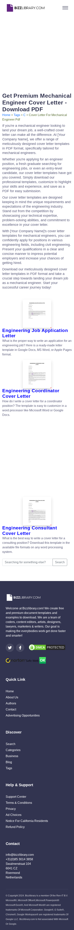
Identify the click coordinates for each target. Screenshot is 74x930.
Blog (9, 762)
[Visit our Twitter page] (10, 648)
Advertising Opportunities (23, 715)
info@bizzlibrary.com (20, 854)
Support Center (16, 796)
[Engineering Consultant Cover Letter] (37, 511)
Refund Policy (15, 827)
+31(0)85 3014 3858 (19, 859)
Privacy (11, 808)
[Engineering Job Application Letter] (37, 313)
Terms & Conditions (19, 802)
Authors (11, 703)
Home (6, 115)
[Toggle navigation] (65, 7)
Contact (11, 709)
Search (60, 562)
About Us (12, 697)
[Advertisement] (37, 52)
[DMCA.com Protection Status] (47, 647)
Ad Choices (13, 814)
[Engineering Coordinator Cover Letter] (37, 374)
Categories (13, 750)
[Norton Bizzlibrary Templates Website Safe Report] (26, 660)
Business (12, 756)
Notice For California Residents (27, 820)
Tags (17, 115)
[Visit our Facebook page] (20, 648)
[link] (10, 648)
